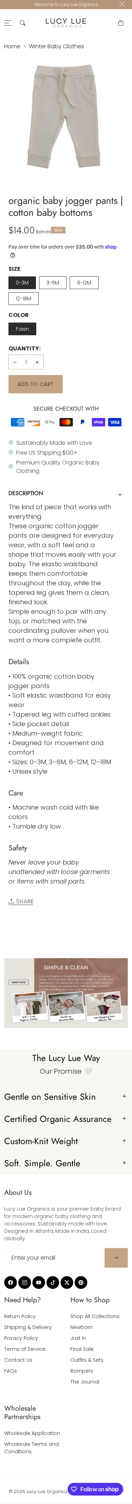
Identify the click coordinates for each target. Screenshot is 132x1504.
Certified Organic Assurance (58, 1118)
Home (12, 46)
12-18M (23, 298)
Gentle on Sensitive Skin (50, 1096)
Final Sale (82, 1349)
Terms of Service (24, 1349)
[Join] (116, 1257)
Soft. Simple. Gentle (42, 1163)
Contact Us (18, 1359)
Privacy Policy (21, 1338)
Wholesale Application (32, 1433)
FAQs (10, 1370)
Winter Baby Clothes (56, 46)
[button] (22, 23)
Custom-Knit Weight (41, 1141)
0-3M (22, 282)
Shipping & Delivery (28, 1327)
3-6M (52, 282)
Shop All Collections (95, 1316)
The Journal (84, 1381)
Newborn (81, 1327)
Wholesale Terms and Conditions (31, 1448)
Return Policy (20, 1316)
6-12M (84, 282)
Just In (78, 1338)
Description (25, 493)
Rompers (81, 1370)
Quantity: (24, 348)
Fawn (22, 328)
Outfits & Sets (86, 1359)
